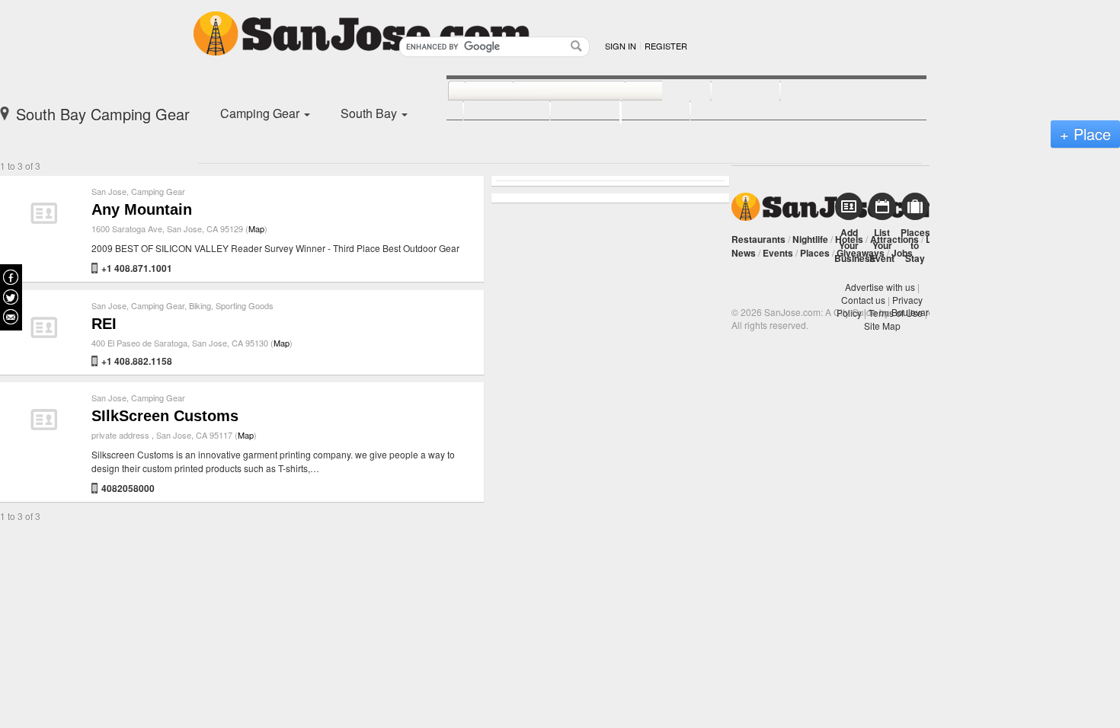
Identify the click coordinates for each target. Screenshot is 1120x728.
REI (104, 323)
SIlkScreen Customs (164, 415)
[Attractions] (816, 91)
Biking (200, 305)
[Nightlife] (651, 91)
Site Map (882, 325)
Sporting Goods (245, 305)
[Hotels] (728, 91)
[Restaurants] (552, 91)
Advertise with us (880, 286)
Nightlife (810, 239)
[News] (472, 91)
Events (778, 253)
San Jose (108, 191)
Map (256, 228)
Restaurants (758, 239)
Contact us (863, 299)
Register (666, 46)
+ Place (1085, 134)
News (743, 253)
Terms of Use (896, 312)
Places (815, 253)
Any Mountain (141, 209)
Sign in (620, 46)
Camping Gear (158, 191)
